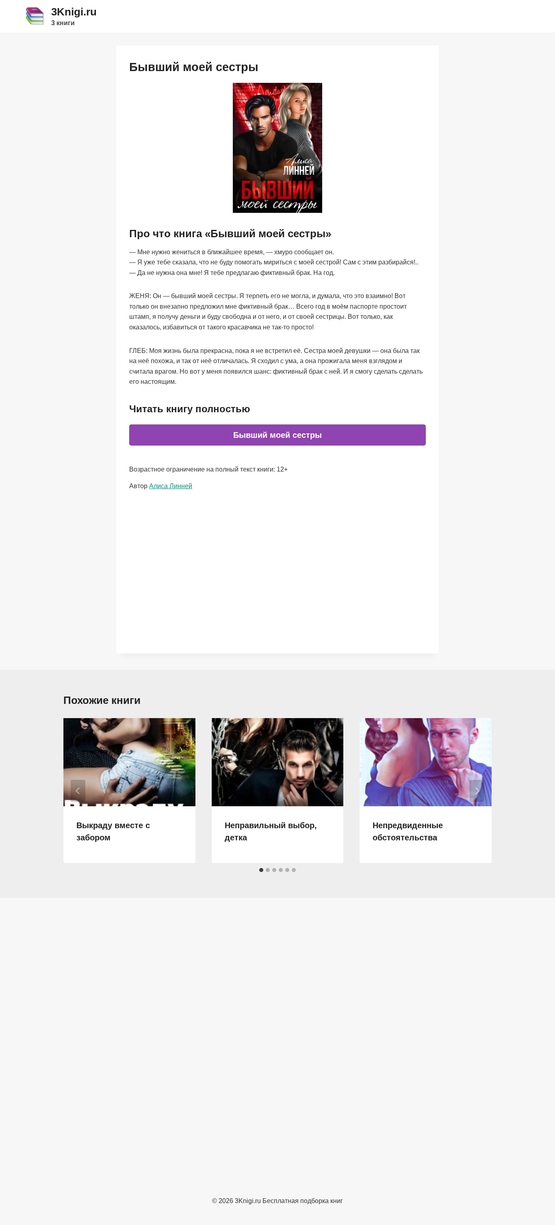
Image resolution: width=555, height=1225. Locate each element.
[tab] (261, 870)
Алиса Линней (170, 486)
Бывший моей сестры (277, 435)
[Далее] (477, 791)
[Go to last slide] (78, 791)
